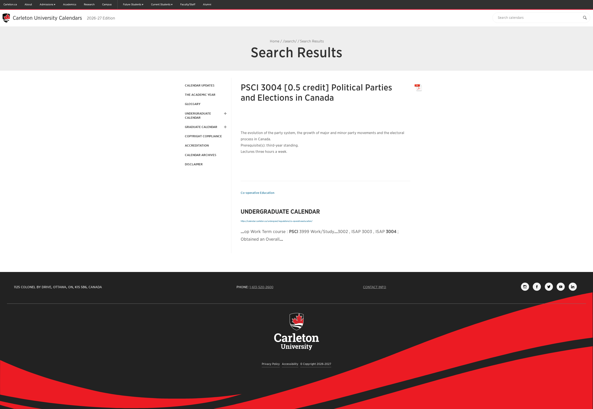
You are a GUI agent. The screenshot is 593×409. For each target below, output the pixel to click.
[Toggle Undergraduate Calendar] (225, 114)
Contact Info (374, 287)
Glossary (192, 104)
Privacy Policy (271, 364)
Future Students (132, 4)
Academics (69, 4)
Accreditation (197, 145)
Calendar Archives (200, 155)
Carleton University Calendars (64, 18)
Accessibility (290, 364)
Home (274, 41)
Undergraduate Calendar (198, 115)
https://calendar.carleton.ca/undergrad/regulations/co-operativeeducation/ (276, 221)
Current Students (160, 4)
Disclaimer (194, 164)
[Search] (585, 18)
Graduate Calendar (201, 127)
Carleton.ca (10, 4)
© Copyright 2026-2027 (315, 364)
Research (89, 4)
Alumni (207, 4)
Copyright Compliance (203, 136)
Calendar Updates (199, 85)
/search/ (290, 41)
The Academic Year (200, 94)
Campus (107, 4)
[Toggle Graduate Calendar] (225, 127)
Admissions (46, 4)
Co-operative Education (257, 193)
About (28, 4)
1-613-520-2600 (261, 287)
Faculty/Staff (187, 4)
